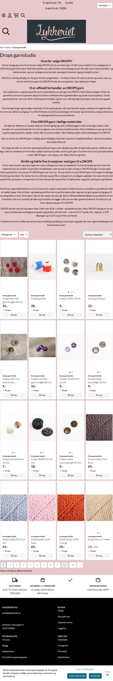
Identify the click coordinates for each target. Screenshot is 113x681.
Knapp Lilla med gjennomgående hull (41, 380)
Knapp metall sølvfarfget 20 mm (97, 380)
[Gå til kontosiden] (10, 15)
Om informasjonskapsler (14, 657)
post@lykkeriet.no (11, 613)
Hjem (2, 47)
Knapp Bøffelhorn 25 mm (41, 461)
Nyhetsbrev (8, 651)
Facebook (63, 639)
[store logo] (56, 31)
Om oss (6, 639)
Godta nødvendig (77, 676)
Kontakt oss (64, 616)
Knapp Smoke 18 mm (70, 298)
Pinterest (62, 651)
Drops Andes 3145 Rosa (40, 541)
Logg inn (62, 628)
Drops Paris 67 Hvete (99, 539)
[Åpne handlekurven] (16, 15)
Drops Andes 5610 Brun (97, 461)
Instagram (63, 645)
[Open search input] (23, 15)
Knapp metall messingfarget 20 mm (70, 461)
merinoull (89, 111)
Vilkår (61, 610)
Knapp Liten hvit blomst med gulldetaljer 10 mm (12, 380)
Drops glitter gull (96, 298)
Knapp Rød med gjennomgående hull (13, 300)
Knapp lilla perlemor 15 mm (69, 380)
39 (73, 565)
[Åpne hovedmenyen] (4, 15)
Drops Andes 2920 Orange (68, 541)
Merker (8, 47)
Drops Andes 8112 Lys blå (14, 541)
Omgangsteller (38, 298)
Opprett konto (65, 622)
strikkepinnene (56, 95)
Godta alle (95, 676)
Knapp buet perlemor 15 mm (13, 461)
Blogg (5, 645)
